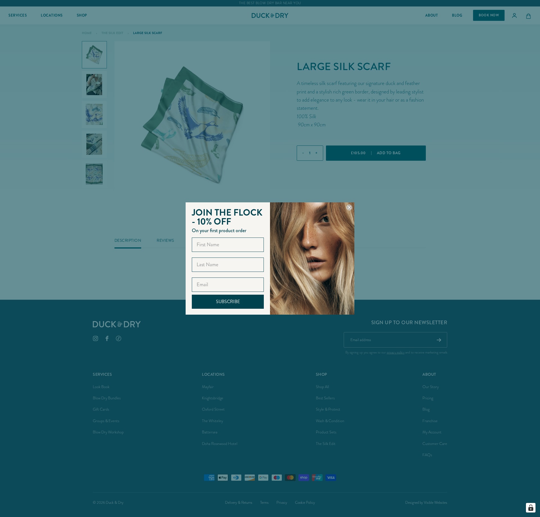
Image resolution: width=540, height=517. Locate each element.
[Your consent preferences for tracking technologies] (531, 507)
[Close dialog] (349, 207)
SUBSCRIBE (228, 301)
